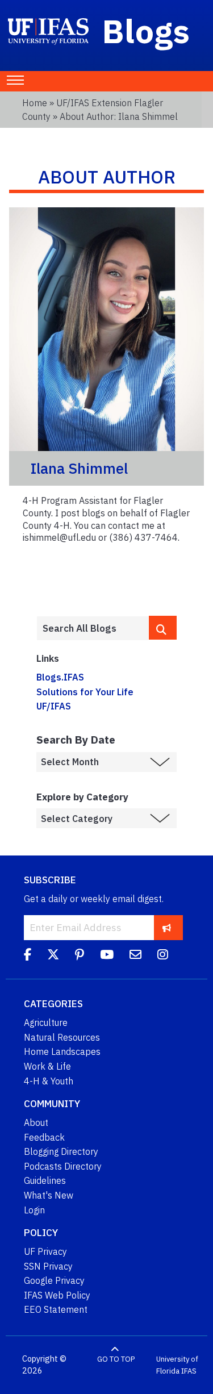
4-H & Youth (48, 1081)
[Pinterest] (79, 956)
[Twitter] (53, 956)
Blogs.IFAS (60, 677)
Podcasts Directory (63, 1166)
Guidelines (45, 1180)
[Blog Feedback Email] (135, 956)
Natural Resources (62, 1037)
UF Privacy (45, 1251)
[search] (163, 628)
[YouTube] (107, 956)
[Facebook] (27, 956)
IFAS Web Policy (57, 1295)
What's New (48, 1195)
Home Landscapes (62, 1051)
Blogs (146, 30)
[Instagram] (162, 956)
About (36, 1122)
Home (34, 102)
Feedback (44, 1137)
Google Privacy (54, 1280)
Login (34, 1210)
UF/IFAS (53, 706)
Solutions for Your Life (84, 692)
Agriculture (46, 1022)
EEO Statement (55, 1309)
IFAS (189, 1371)
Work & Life (47, 1066)
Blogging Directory (61, 1151)
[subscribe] (166, 927)
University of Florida (177, 1365)
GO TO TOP (116, 1359)
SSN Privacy (48, 1266)
